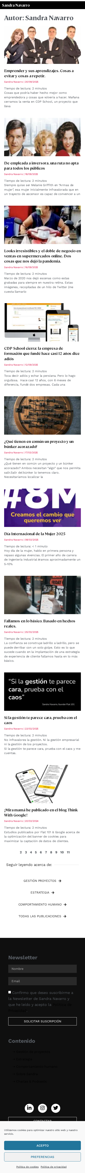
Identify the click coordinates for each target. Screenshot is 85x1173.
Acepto (43, 1145)
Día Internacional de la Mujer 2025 (34, 533)
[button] (42, 881)
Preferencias (42, 1157)
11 (68, 852)
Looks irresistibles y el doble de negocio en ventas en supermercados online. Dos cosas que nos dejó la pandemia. (42, 255)
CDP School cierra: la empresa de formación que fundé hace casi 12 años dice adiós (42, 353)
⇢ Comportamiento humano (35, 1067)
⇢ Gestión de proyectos (31, 1052)
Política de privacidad (54, 1166)
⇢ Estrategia (22, 1059)
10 (62, 852)
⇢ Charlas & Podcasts (29, 1081)
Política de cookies (27, 1166)
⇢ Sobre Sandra (25, 1074)
